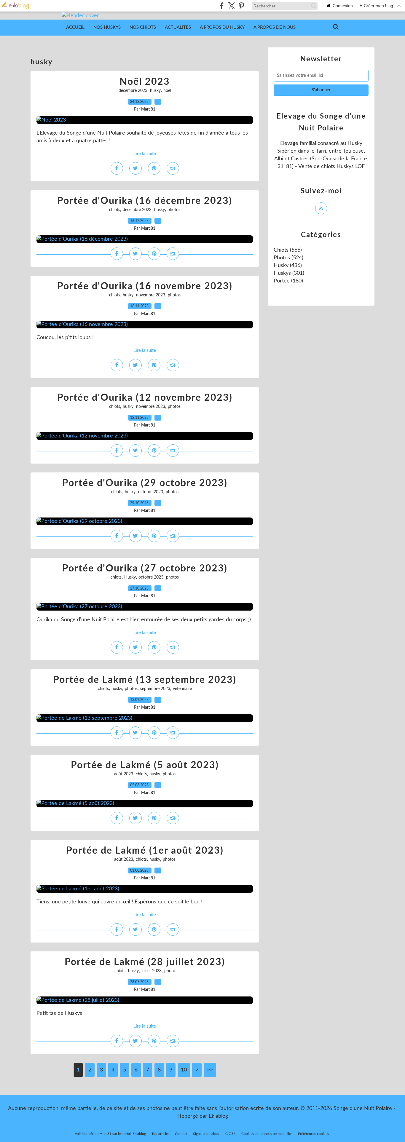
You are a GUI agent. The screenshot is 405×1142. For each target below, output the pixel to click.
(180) (288, 281)
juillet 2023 (151, 971)
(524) (288, 258)
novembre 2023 (150, 295)
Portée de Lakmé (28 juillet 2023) (145, 962)
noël (167, 91)
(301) (289, 273)
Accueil (75, 27)
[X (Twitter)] (231, 5)
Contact (181, 1133)
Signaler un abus (206, 1133)
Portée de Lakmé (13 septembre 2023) (144, 680)
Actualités (178, 27)
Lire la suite (144, 153)
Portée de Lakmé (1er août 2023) (145, 850)
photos (174, 210)
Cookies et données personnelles (266, 1133)
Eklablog (218, 1116)
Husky (130, 577)
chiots (114, 210)
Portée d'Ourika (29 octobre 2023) (144, 483)
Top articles (160, 1133)
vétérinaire (182, 689)
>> (210, 1070)
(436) (288, 265)
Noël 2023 (144, 82)
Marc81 (105, 1133)
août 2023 (123, 774)
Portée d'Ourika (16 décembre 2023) (144, 201)
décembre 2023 (133, 91)
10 (184, 1070)
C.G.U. (230, 1133)
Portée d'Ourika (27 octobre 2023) (144, 568)
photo (169, 971)
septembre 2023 (155, 689)
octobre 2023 (150, 492)
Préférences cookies (313, 1133)
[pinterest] (241, 5)
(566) (288, 250)
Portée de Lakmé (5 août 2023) (145, 765)
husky (155, 91)
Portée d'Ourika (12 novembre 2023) (144, 398)
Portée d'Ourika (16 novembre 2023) (144, 286)
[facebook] (221, 5)
